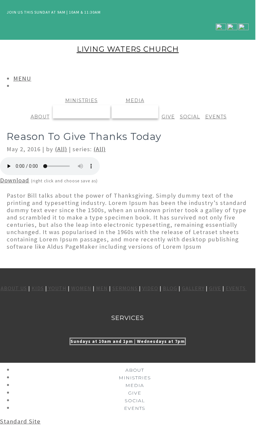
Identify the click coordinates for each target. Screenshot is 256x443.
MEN (102, 288)
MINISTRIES (81, 100)
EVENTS (216, 117)
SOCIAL (190, 117)
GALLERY (193, 288)
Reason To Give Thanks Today (84, 136)
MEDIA (135, 100)
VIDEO (150, 288)
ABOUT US (14, 288)
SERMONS (125, 288)
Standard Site (20, 421)
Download (14, 180)
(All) (61, 149)
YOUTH (56, 288)
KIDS (38, 288)
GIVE (168, 117)
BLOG (170, 288)
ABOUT (40, 117)
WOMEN (81, 288)
